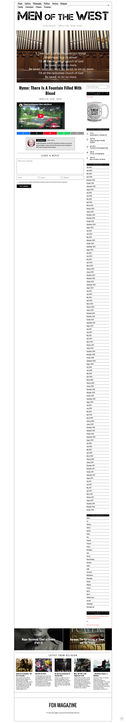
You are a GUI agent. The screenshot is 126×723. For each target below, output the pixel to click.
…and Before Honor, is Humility (100, 675)
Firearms (89, 543)
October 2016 (90, 510)
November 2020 (91, 354)
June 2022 (89, 294)
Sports (88, 594)
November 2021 (91, 316)
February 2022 (90, 307)
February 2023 (90, 269)
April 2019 (89, 415)
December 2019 (91, 389)
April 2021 (89, 339)
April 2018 (89, 453)
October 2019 (90, 396)
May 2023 (89, 259)
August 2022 (90, 288)
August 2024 (90, 228)
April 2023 (89, 262)
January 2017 (90, 500)
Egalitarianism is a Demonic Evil (98, 135)
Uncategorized (90, 607)
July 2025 (89, 193)
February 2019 (90, 421)
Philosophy (89, 578)
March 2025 (90, 205)
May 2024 (89, 237)
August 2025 (90, 190)
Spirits (88, 591)
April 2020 (89, 377)
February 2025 (90, 209)
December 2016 (91, 504)
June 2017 (89, 484)
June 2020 (89, 370)
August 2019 (90, 402)
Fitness (88, 547)
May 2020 (89, 373)
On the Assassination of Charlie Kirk (62, 675)
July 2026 (89, 167)
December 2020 (91, 351)
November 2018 (91, 431)
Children (89, 524)
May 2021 (89, 335)
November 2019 (91, 393)
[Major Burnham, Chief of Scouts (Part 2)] (38, 639)
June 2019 (89, 408)
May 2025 (89, 199)
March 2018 (90, 456)
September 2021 (91, 323)
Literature (89, 572)
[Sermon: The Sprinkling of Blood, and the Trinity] (87, 639)
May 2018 (89, 450)
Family (88, 534)
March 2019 (90, 418)
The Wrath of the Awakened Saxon (99, 148)
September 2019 (91, 399)
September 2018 (91, 437)
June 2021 (89, 332)
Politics (89, 582)
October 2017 (90, 472)
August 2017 (90, 478)
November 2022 (91, 278)
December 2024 (91, 215)
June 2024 (89, 234)
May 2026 (89, 174)
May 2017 (89, 488)
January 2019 (90, 424)
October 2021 (90, 320)
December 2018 (91, 427)
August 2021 (90, 326)
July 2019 (89, 405)
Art (87, 521)
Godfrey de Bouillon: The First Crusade (24, 675)
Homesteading (90, 559)
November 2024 (91, 218)
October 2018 (90, 434)
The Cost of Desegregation (97, 154)
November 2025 (91, 180)
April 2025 (89, 202)
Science (89, 588)
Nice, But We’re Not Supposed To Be (80, 675)
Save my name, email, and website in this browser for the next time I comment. (43, 182)
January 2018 (90, 462)
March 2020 (90, 380)
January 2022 (90, 310)
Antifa (88, 518)
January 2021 (90, 348)
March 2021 (90, 342)
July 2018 (89, 443)
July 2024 (89, 231)
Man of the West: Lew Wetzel (97, 159)
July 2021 (89, 329)
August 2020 (90, 364)
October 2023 (90, 243)
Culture (88, 528)
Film (88, 537)
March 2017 (90, 494)
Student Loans (90, 597)
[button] (107, 87)
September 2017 (91, 475)
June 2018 (89, 446)
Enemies (89, 531)
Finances (89, 540)
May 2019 (89, 412)
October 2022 (90, 281)
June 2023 (89, 256)
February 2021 (90, 345)
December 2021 (91, 313)
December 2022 (91, 275)
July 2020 (89, 367)
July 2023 (89, 253)
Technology (89, 604)
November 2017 (91, 469)
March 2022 (90, 304)
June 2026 (89, 170)
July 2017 (89, 481)
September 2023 (91, 247)
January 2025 (90, 212)
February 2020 (90, 383)
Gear (88, 553)
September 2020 (91, 361)
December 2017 (91, 465)
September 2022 (91, 285)
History (88, 556)
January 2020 (90, 386)
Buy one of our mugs (93, 625)
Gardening (89, 550)
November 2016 (91, 507)
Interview (89, 562)
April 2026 (89, 177)
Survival (89, 601)
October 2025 (90, 183)
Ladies (88, 566)
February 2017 (90, 497)
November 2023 (91, 240)
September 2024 (91, 224)
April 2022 (89, 301)
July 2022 (89, 291)
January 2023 (90, 272)
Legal (88, 569)
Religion (52, 99)
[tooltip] (23, 133)
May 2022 (89, 297)
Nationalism (90, 575)
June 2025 (89, 196)
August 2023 (90, 250)
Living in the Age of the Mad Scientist (97, 141)
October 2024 (90, 221)
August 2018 (90, 440)
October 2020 (90, 358)
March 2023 (90, 266)
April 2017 (89, 491)
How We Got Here (40, 674)
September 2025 (91, 186)
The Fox (76, 713)
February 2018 (90, 459)
